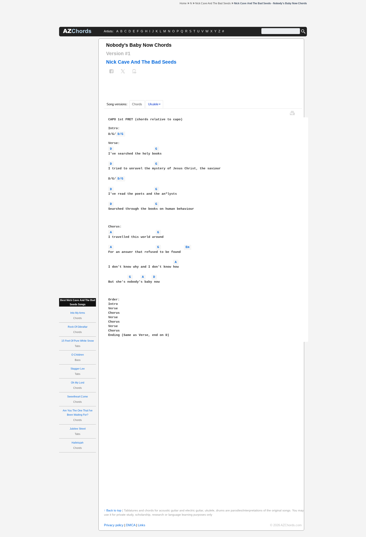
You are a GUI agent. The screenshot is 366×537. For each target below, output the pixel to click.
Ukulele (153, 104)
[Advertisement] (77, 101)
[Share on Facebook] (111, 71)
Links (141, 525)
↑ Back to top (112, 510)
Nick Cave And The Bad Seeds (141, 62)
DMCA (130, 525)
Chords (137, 104)
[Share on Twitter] (123, 71)
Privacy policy (113, 525)
